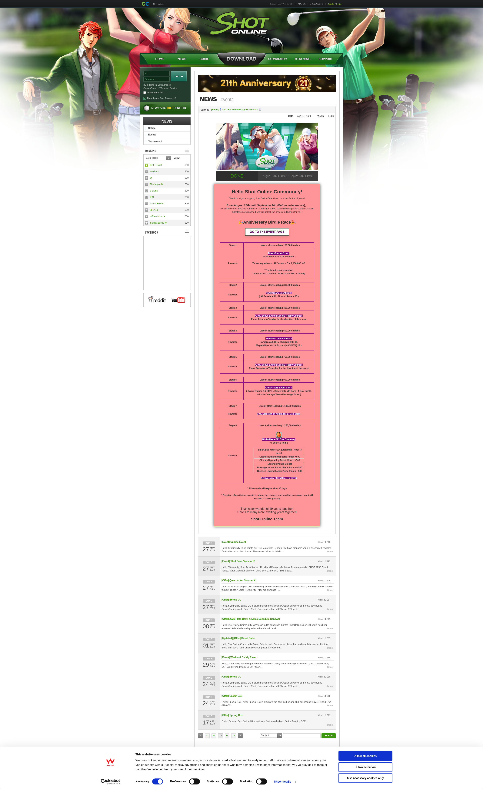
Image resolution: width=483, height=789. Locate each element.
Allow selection (365, 767)
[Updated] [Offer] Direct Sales (238, 638)
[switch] (194, 781)
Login (338, 4)
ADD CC (301, 4)
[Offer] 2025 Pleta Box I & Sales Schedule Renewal (251, 619)
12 (214, 735)
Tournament (155, 141)
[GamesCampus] (145, 4)
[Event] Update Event (234, 542)
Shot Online (158, 4)
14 (227, 735)
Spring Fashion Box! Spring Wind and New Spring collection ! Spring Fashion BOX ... (265, 721)
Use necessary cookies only (365, 778)
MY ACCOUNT (316, 4)
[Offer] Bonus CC (231, 599)
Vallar (177, 158)
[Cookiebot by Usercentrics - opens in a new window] (110, 781)
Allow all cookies (365, 755)
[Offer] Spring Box (232, 715)
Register (331, 4)
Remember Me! (155, 92)
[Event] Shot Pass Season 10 (238, 561)
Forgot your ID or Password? (161, 98)
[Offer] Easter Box (232, 695)
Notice (151, 128)
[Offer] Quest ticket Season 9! (238, 580)
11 (207, 735)
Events (152, 134)
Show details (282, 781)
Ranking (169, 151)
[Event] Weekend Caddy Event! (239, 657)
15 (233, 735)
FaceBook (167, 232)
